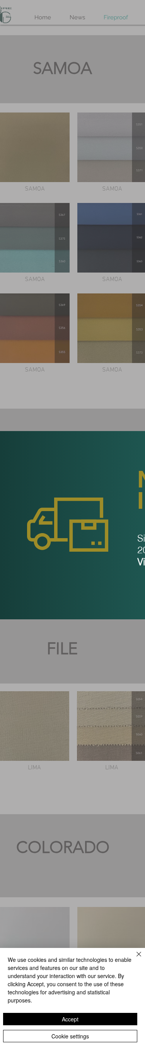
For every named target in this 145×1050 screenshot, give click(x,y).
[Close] (134, 958)
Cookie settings (70, 1036)
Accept (70, 1019)
